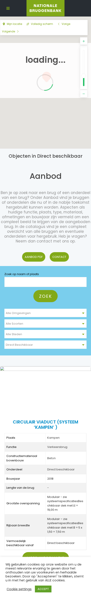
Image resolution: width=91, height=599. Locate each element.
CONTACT (59, 257)
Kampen (53, 438)
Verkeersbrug (57, 447)
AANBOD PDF (34, 257)
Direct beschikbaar (61, 469)
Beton (51, 458)
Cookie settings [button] (19, 589)
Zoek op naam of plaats (21, 274)
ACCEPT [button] (43, 589)
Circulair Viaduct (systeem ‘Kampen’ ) (45, 424)
